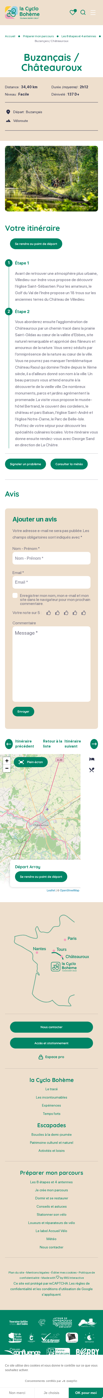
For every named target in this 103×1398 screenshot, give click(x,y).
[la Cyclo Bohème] (22, 12)
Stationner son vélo (51, 1214)
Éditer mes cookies (63, 1272)
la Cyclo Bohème (52, 1079)
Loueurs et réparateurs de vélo (51, 1223)
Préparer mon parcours (38, 36)
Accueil (10, 36)
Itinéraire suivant (72, 743)
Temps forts (51, 1114)
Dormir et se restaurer (51, 1198)
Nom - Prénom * (26, 548)
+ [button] (6, 761)
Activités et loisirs (51, 1151)
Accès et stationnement (51, 1043)
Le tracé (52, 1089)
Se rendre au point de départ (36, 244)
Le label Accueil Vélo (51, 1231)
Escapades (51, 1125)
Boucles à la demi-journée (52, 1134)
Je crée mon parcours (51, 1190)
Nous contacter (51, 1247)
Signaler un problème (25, 464)
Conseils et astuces (51, 1206)
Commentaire (24, 623)
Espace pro (54, 1057)
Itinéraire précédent (24, 743)
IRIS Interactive (74, 1278)
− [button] (6, 768)
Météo (51, 1239)
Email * (18, 572)
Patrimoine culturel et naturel (51, 1143)
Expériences (51, 1105)
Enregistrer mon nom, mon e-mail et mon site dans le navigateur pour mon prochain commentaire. (55, 600)
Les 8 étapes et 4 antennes (79, 36)
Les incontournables (51, 1097)
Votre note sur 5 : (27, 613)
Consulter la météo (69, 464)
